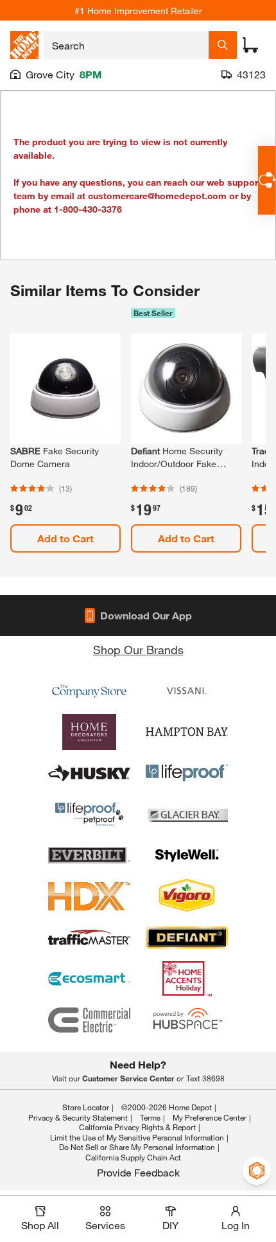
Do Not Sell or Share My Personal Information (137, 1147)
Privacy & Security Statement (78, 1117)
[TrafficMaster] (89, 937)
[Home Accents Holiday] (187, 979)
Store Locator (85, 1107)
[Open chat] (266, 180)
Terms (150, 1117)
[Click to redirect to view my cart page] (250, 45)
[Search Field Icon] (223, 45)
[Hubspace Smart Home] (187, 1020)
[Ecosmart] (89, 979)
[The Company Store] (89, 691)
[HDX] (89, 896)
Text (205, 1078)
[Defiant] (187, 937)
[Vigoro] (187, 896)
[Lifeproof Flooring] (187, 773)
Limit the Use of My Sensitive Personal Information (137, 1137)
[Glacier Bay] (187, 814)
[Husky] (89, 773)
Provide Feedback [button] (138, 1172)
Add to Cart (65, 538)
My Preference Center (209, 1117)
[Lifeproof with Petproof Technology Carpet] (89, 814)
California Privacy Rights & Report (137, 1127)
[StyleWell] (187, 855)
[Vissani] (187, 691)
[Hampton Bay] (187, 732)
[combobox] (126, 44)
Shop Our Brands (138, 650)
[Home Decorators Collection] (89, 732)
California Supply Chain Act (133, 1157)
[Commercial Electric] (89, 1020)
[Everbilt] (89, 855)
